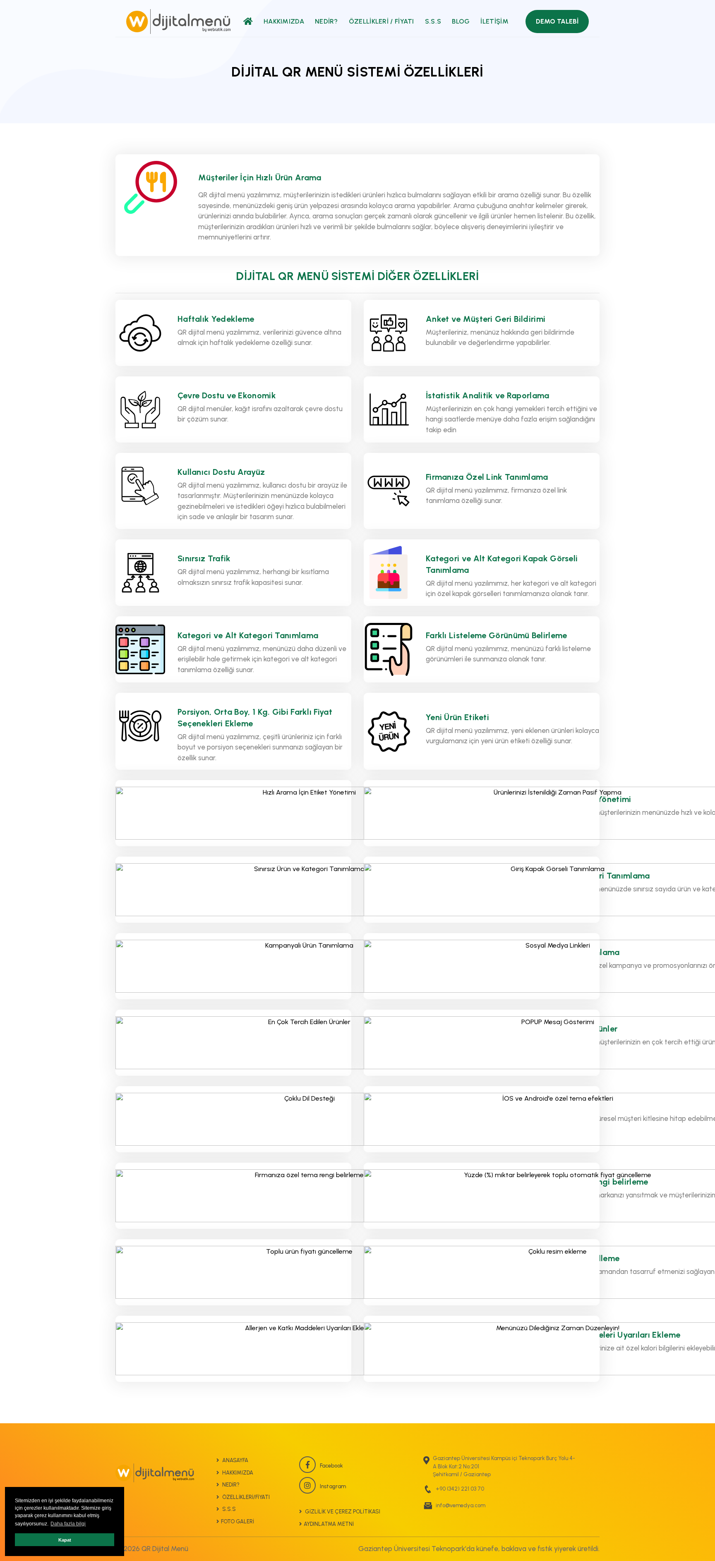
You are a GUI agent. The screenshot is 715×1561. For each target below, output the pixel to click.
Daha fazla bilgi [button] (68, 1524)
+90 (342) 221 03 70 (460, 1489)
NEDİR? (326, 21)
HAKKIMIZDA (284, 21)
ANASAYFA (234, 1460)
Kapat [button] (64, 1539)
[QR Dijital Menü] (178, 21)
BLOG (461, 21)
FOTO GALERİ (237, 1521)
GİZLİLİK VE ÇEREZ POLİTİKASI (342, 1511)
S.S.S (433, 21)
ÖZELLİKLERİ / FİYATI (381, 21)
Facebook (331, 1466)
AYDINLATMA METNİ (329, 1524)
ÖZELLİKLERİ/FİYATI (245, 1497)
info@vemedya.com (460, 1505)
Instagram (333, 1486)
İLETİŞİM (494, 21)
